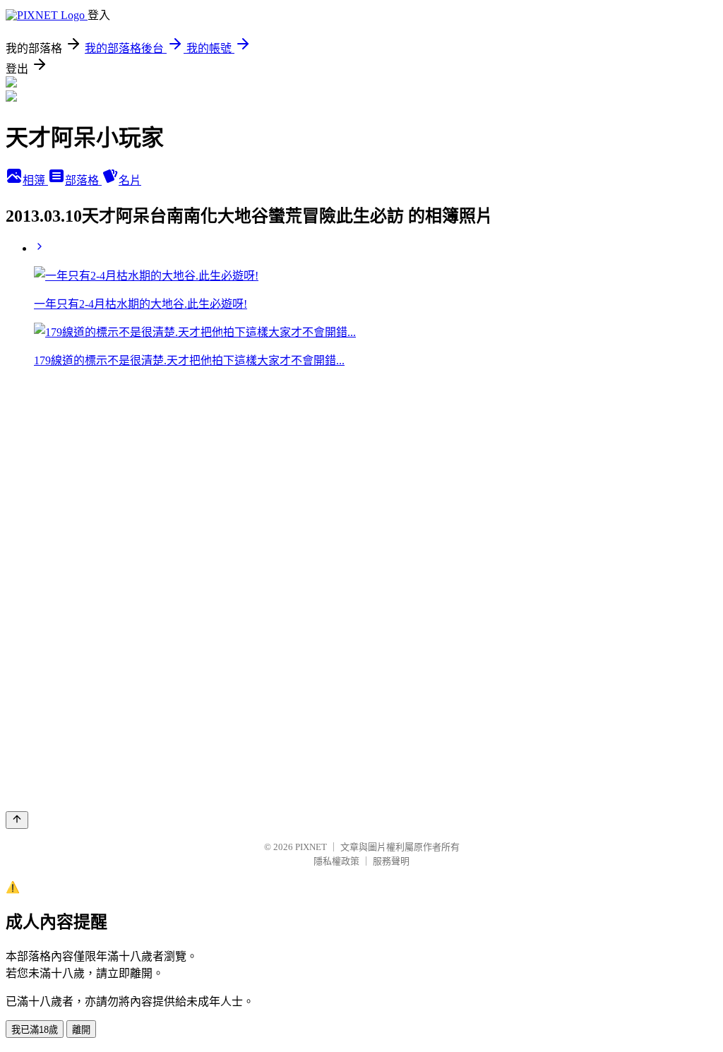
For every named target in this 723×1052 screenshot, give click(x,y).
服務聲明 (391, 861)
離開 (81, 1029)
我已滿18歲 (34, 1029)
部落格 (83, 180)
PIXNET (311, 847)
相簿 (35, 180)
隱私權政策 (336, 861)
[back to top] (17, 820)
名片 (130, 180)
